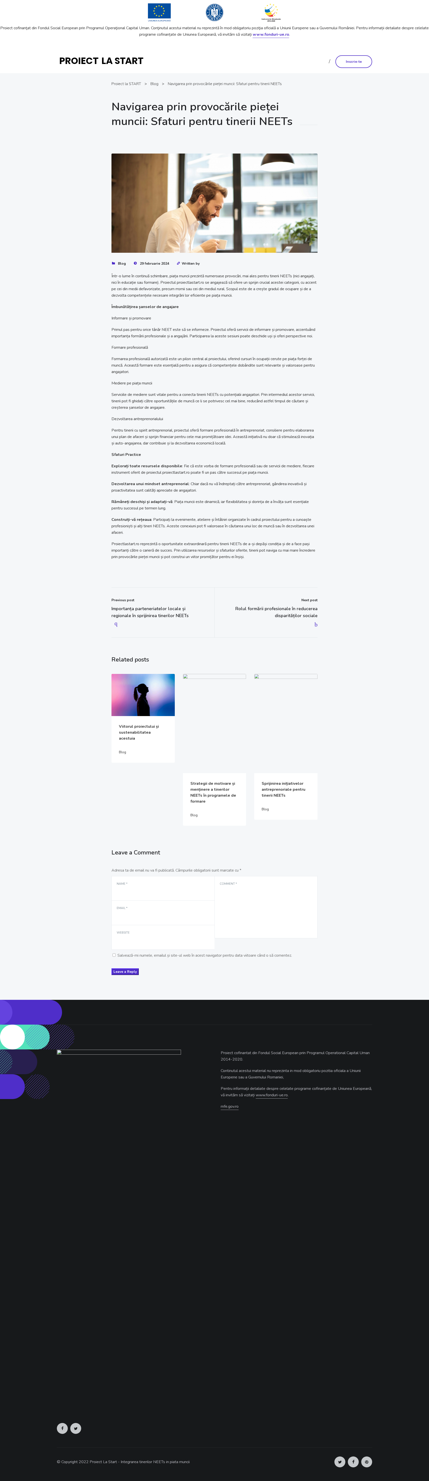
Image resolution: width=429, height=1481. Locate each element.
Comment (228, 884)
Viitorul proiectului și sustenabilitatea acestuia (139, 732)
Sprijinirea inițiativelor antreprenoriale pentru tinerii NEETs (283, 789)
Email (122, 908)
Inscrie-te (354, 61)
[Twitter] (75, 1428)
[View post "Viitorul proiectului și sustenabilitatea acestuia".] (143, 695)
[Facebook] (62, 1428)
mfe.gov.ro (230, 1106)
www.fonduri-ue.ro (271, 34)
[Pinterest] (366, 1461)
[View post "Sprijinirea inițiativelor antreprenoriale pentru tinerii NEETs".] (286, 723)
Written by (191, 263)
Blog (122, 263)
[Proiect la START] (103, 61)
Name (122, 884)
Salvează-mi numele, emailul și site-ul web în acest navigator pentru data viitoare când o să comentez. (204, 955)
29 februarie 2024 (154, 263)
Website (123, 933)
